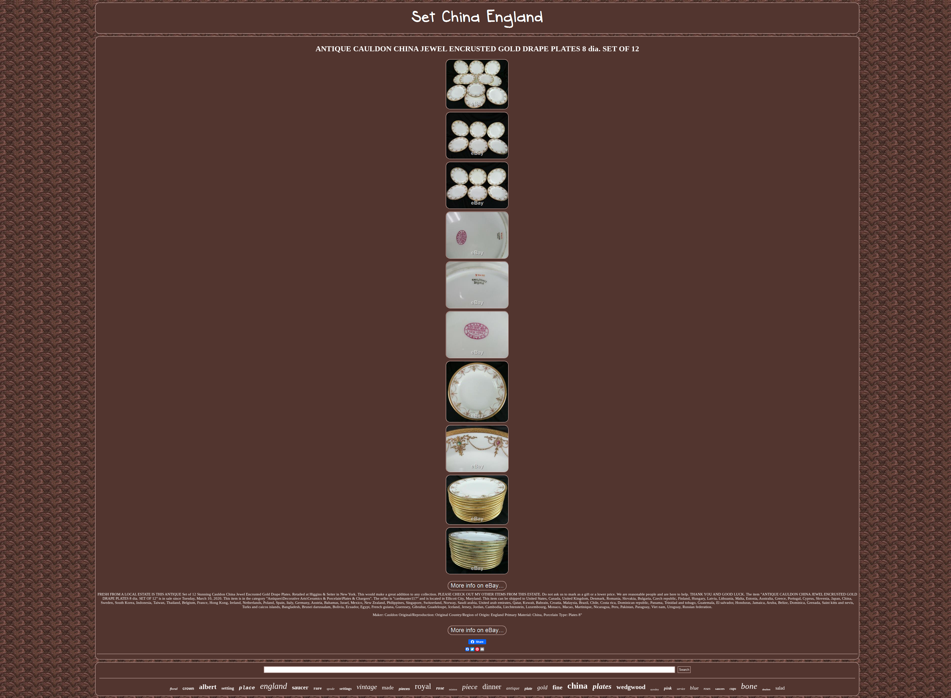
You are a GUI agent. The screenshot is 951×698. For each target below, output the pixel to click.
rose (440, 688)
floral (174, 689)
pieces (404, 689)
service (681, 689)
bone (749, 686)
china (577, 686)
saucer (300, 687)
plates (602, 686)
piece (469, 687)
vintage (367, 687)
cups (733, 689)
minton (453, 689)
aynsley (654, 689)
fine (557, 687)
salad (780, 688)
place (247, 688)
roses (707, 689)
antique (513, 688)
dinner (491, 686)
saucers (720, 689)
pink (668, 688)
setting (227, 688)
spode (331, 689)
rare (318, 688)
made (388, 687)
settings (346, 689)
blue (694, 688)
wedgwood (630, 687)
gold (542, 687)
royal (423, 686)
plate (528, 688)
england (273, 686)
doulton (766, 689)
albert (207, 687)
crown (188, 688)
